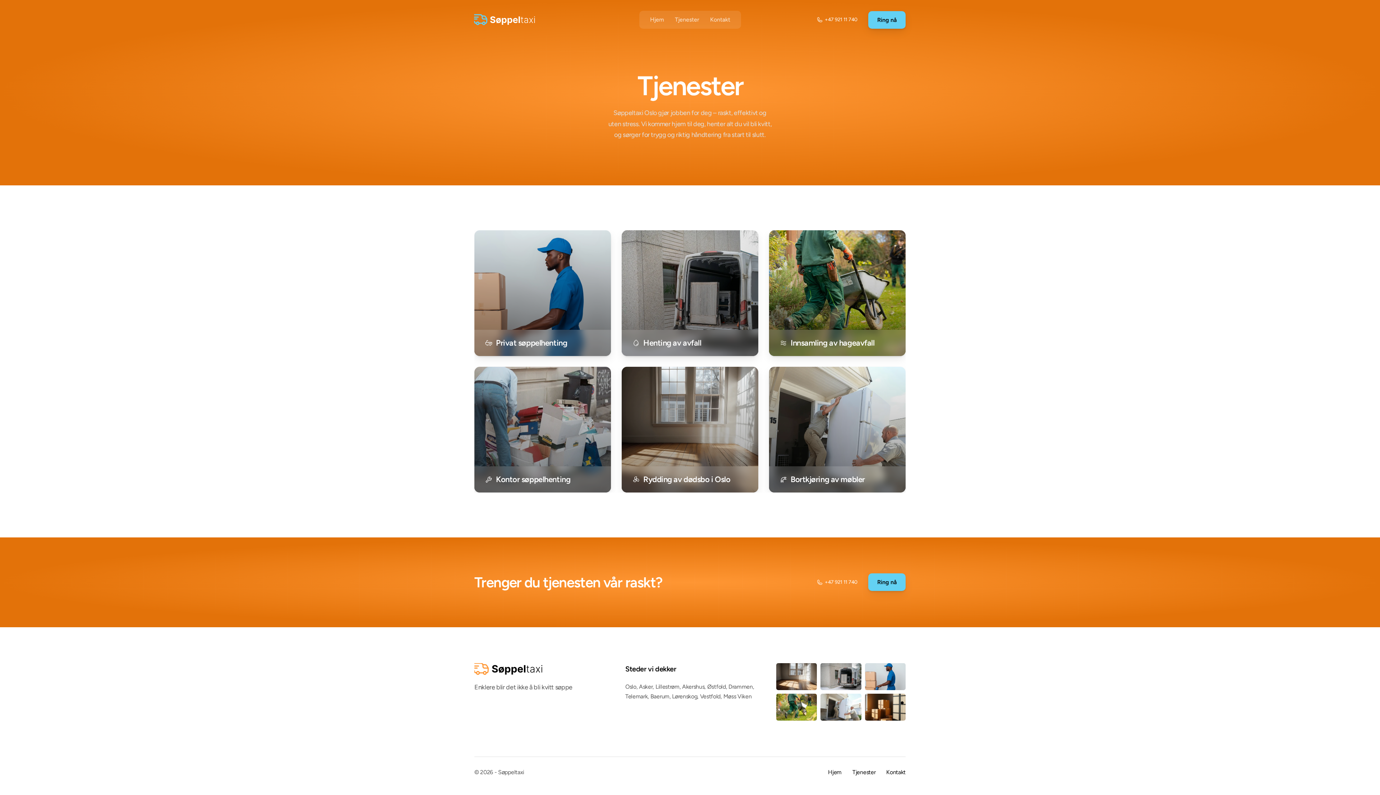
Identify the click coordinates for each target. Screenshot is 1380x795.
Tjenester (687, 19)
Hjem (657, 19)
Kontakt (720, 19)
